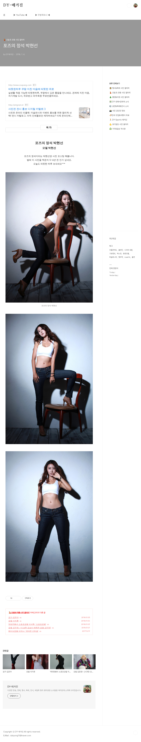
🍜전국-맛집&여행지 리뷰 (119, 115)
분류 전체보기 (114, 83)
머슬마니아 (113, 257)
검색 (129, 5)
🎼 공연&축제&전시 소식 (118, 106)
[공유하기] (15, 598)
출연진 (120, 250)
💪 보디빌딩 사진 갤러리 (118, 124)
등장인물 (126, 254)
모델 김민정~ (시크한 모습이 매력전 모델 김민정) (29, 627)
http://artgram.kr (16, 105)
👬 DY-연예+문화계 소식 (119, 102)
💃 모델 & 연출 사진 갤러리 (19, 612)
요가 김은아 (13, 617)
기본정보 (112, 254)
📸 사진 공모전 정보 (117, 111)
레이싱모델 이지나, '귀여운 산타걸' (23, 631)
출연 (133, 257)
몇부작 (120, 257)
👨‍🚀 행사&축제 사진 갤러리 (119, 88)
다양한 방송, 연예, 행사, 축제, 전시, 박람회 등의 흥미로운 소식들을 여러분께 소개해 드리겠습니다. (44, 690)
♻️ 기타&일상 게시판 (117, 129)
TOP (135, 733)
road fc (127, 257)
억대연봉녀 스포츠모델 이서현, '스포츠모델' (27, 624)
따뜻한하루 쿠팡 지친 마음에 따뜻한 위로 (31, 89)
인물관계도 (113, 250)
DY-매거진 (13, 5)
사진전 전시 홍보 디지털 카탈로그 (27, 108)
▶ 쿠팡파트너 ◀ (42, 15)
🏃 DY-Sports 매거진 (118, 120)
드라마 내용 (128, 250)
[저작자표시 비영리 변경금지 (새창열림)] (37, 598)
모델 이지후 (13, 621)
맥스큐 (119, 254)
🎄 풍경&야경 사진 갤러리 (119, 97)
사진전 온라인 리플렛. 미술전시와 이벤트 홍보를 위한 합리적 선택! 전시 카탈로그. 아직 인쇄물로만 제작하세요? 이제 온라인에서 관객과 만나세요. (40, 114)
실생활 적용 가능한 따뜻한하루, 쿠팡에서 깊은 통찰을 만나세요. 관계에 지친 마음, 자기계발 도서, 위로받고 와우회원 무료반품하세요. (49, 94)
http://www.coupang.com (19, 85)
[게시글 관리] (18, 598)
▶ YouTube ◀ (20, 15)
